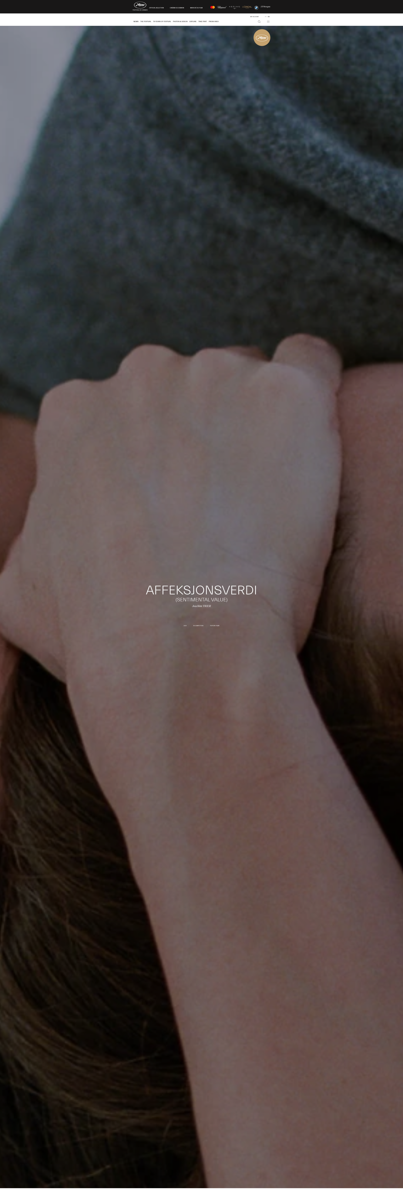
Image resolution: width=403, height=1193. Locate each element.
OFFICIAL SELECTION (156, 8)
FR (265, 16)
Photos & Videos (180, 21)
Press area (214, 21)
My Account (254, 16)
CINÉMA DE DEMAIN (177, 8)
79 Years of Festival (162, 21)
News (135, 21)
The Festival (145, 21)
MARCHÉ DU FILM (196, 8)
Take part (202, 21)
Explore (192, 21)
